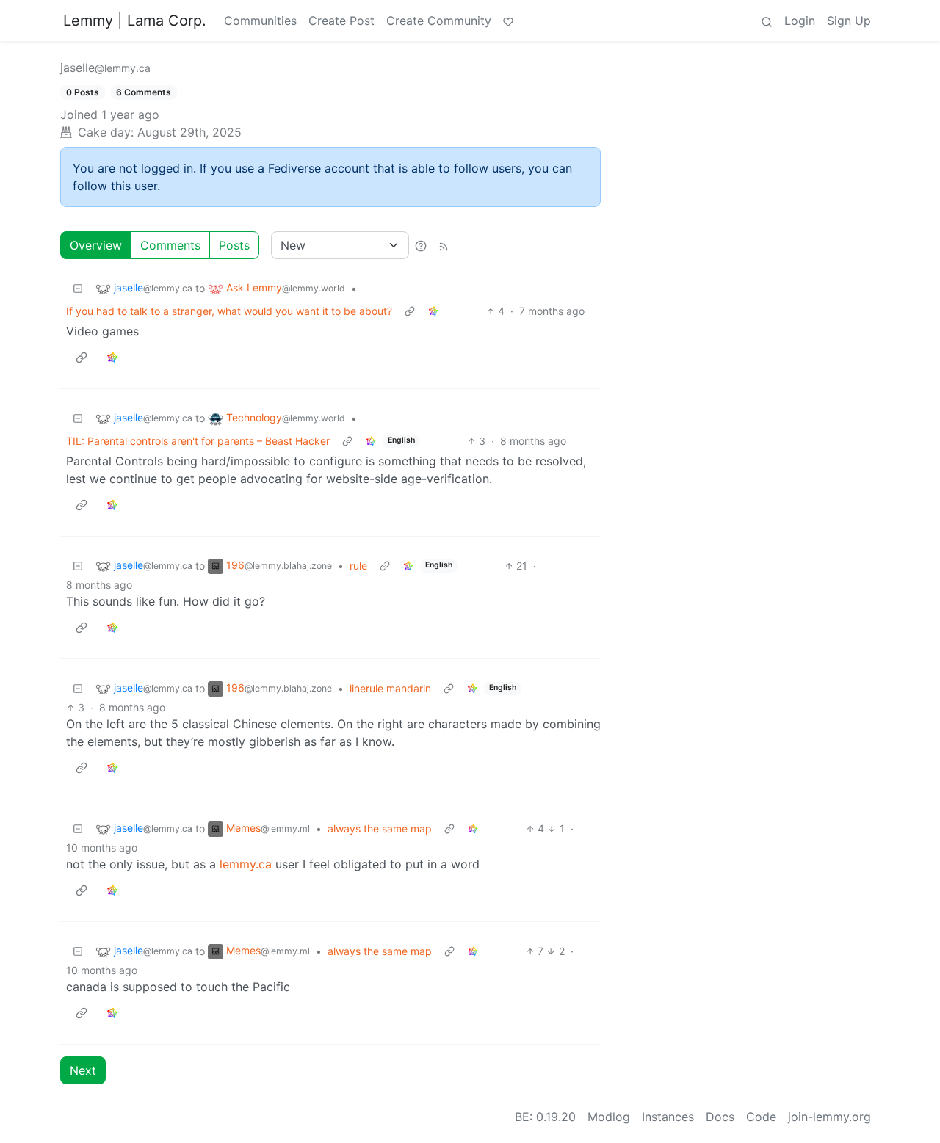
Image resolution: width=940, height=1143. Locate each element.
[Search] (766, 20)
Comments (170, 245)
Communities (260, 20)
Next (83, 1070)
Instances (668, 1116)
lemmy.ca (246, 864)
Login (799, 20)
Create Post (341, 20)
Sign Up (849, 20)
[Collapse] (78, 288)
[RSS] (443, 245)
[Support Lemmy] (508, 20)
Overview (96, 245)
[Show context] (410, 311)
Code (761, 1116)
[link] (433, 311)
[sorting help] (421, 245)
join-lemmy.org (829, 1116)
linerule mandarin (390, 688)
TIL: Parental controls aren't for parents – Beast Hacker (198, 441)
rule (358, 565)
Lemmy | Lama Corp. (134, 20)
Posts (234, 245)
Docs (720, 1116)
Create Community (438, 20)
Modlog (609, 1116)
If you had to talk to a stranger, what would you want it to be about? (229, 311)
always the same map (380, 828)
